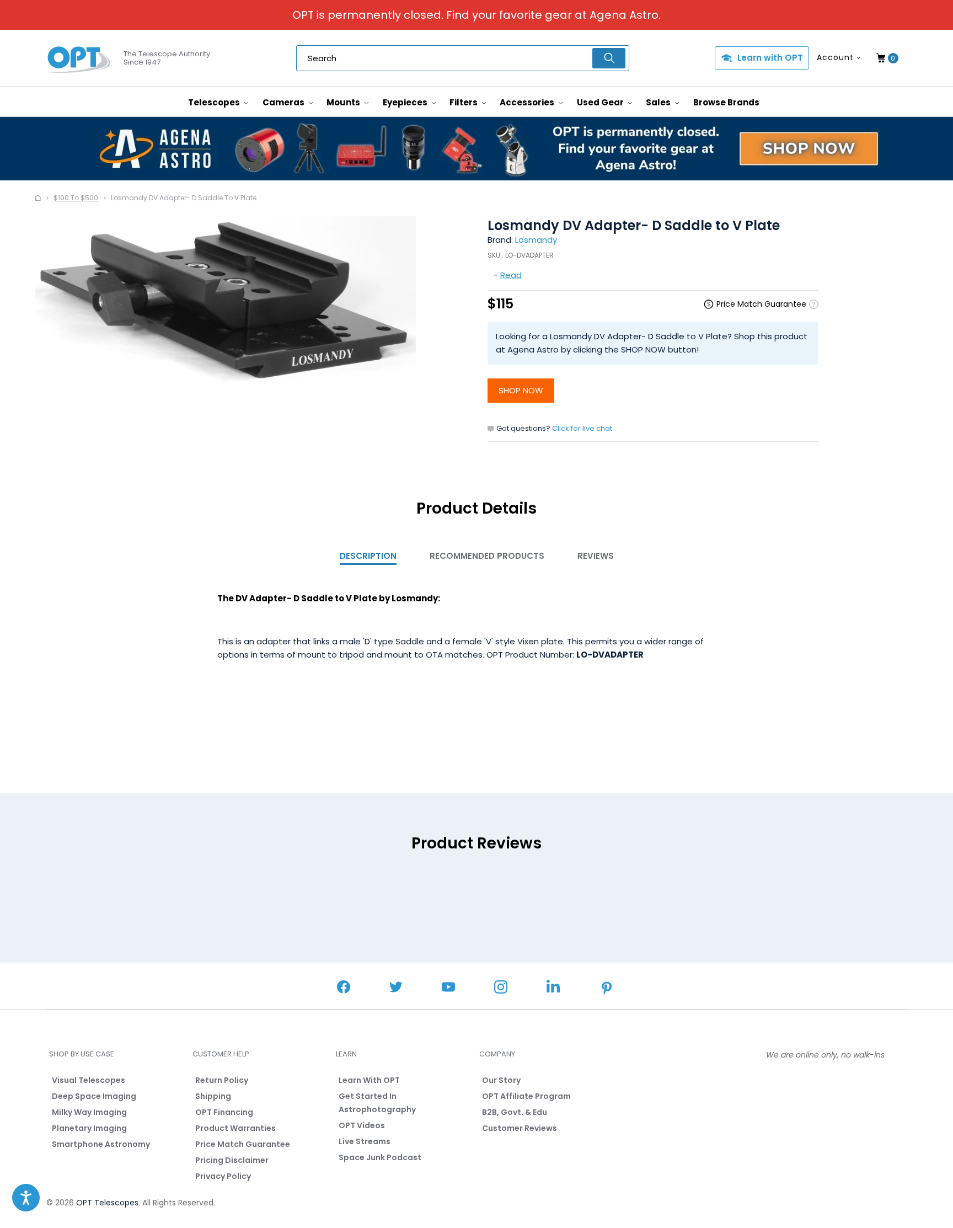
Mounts (344, 102)
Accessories (528, 102)
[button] (26, 1197)
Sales (659, 102)
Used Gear (601, 102)
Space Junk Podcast (380, 1157)
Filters (464, 102)
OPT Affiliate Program (526, 1096)
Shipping (213, 1096)
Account (835, 57)
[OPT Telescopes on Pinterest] (607, 989)
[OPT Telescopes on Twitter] (396, 988)
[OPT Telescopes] (79, 58)
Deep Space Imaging (94, 1096)
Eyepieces (406, 102)
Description (368, 556)
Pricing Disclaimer (232, 1160)
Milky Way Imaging (89, 1112)
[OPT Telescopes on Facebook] (343, 988)
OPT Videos (362, 1125)
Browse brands (726, 102)
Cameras (284, 102)
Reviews (595, 556)
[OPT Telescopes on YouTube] (448, 988)
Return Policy (221, 1080)
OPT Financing (224, 1112)
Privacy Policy (223, 1176)
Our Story (501, 1080)
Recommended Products (487, 556)
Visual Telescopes (88, 1080)
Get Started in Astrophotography (377, 1103)
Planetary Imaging (89, 1128)
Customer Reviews (519, 1128)
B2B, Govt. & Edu (514, 1112)
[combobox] (462, 58)
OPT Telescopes (107, 1202)
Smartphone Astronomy (101, 1144)
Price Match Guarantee (242, 1144)
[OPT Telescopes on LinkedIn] (553, 987)
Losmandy (536, 239)
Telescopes (215, 102)
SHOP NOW (521, 390)
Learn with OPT (770, 57)
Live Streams (364, 1141)
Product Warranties (235, 1128)
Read (511, 275)
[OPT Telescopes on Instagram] (500, 988)
